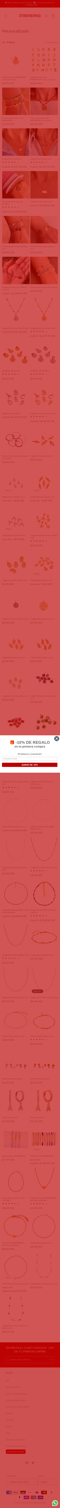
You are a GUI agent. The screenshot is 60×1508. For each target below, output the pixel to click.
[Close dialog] (56, 738)
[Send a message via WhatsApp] (55, 1503)
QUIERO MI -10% (30, 765)
